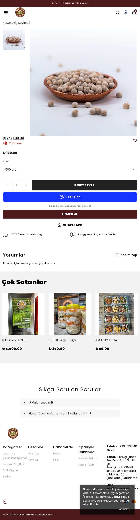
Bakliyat (8, 476)
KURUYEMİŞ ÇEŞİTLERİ (16, 23)
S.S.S (56, 460)
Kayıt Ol (33, 460)
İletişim (57, 453)
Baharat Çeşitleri (13, 464)
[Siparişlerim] (126, 12)
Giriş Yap (33, 453)
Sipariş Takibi (86, 465)
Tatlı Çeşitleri (11, 470)
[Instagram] (5, 501)
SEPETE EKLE (84, 185)
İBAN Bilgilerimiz (87, 458)
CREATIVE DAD (45, 514)
